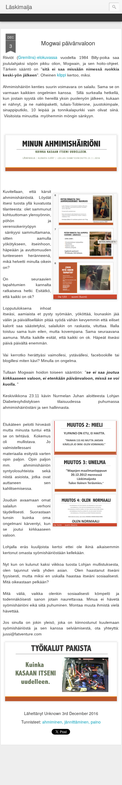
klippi (61, 75)
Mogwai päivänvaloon (68, 43)
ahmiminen (52, 722)
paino (96, 722)
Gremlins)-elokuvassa (37, 57)
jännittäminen (76, 722)
